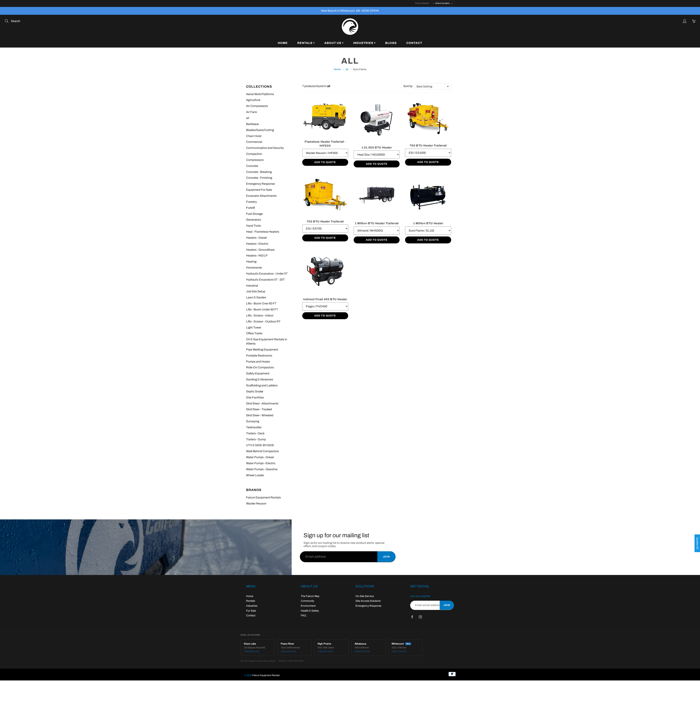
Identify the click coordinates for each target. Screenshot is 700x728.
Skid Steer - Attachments (262, 403)
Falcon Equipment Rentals (263, 497)
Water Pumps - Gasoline (261, 469)
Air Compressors (257, 105)
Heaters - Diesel (256, 237)
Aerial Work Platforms (260, 94)
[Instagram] (420, 617)
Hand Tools (253, 225)
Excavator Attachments (261, 195)
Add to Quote (325, 162)
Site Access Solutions (368, 600)
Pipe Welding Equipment (262, 349)
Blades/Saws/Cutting (260, 130)
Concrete (252, 165)
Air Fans (251, 111)
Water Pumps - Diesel (260, 457)
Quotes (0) (697, 543)
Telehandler (254, 427)
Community (307, 600)
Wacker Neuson (256, 503)
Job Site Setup (255, 291)
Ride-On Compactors (260, 367)
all (347, 69)
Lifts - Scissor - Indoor (259, 315)
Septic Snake (254, 391)
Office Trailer (254, 333)
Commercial (254, 141)
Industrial (252, 285)
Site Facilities (255, 397)
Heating (251, 261)
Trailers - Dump (256, 439)
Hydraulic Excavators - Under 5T (267, 273)
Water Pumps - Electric (260, 463)
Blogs (391, 42)
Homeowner (254, 267)
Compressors (255, 159)
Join (386, 556)
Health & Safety (310, 610)
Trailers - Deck (255, 433)
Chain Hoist (253, 136)
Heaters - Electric (257, 243)
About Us (333, 42)
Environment (308, 605)
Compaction (254, 153)
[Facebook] (412, 617)
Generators (253, 219)
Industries (363, 42)
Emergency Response (260, 183)
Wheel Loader (255, 475)
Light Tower (253, 327)
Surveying (252, 421)
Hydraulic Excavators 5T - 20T (265, 279)
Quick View (325, 117)
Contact (414, 42)
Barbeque (252, 124)
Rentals (305, 42)
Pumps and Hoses (258, 361)
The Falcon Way (310, 596)
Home (283, 42)
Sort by (408, 86)
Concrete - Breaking (259, 171)
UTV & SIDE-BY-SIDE (260, 445)
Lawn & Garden (256, 297)
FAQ (303, 615)
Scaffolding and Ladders (261, 385)
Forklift (250, 207)
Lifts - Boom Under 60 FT (262, 309)
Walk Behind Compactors (262, 451)
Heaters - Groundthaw (260, 249)
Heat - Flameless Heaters (262, 231)
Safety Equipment (257, 373)
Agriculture (253, 99)
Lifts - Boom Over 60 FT (261, 303)
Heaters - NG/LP (257, 255)
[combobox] (433, 86)
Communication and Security (265, 147)
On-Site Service (364, 596)
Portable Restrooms (259, 355)
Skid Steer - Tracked (259, 409)
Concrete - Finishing (259, 177)
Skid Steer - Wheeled (259, 415)
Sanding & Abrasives (259, 379)
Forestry (251, 201)
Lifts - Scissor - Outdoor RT (263, 321)
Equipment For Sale (259, 189)
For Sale (251, 610)
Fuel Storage (254, 213)
